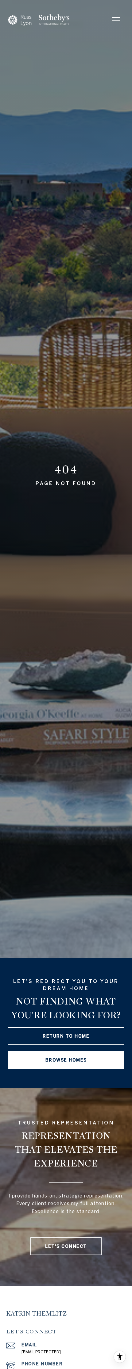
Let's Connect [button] (66, 1246)
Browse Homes (66, 1060)
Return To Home (66, 1036)
